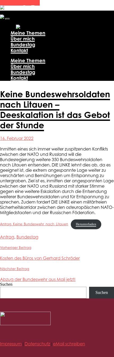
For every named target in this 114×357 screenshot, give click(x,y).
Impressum (11, 343)
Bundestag (23, 44)
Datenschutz (37, 343)
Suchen (6, 284)
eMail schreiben (69, 343)
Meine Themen (28, 33)
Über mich (23, 39)
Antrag (7, 237)
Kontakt (19, 50)
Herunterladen (86, 224)
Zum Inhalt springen (20, 2)
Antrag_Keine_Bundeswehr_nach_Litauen (34, 224)
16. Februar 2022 (16, 138)
